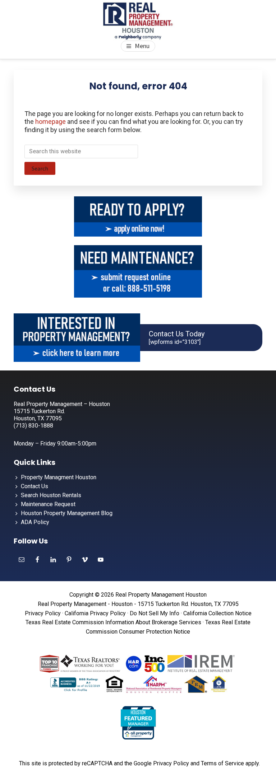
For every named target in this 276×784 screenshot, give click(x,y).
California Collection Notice (217, 613)
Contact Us (34, 486)
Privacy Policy (43, 613)
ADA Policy (35, 522)
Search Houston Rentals (51, 495)
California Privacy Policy (95, 613)
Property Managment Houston (58, 477)
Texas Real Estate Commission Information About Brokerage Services (113, 622)
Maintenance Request (48, 504)
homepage (50, 121)
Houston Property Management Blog (66, 513)
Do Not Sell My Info (154, 613)
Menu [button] (142, 46)
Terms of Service (222, 763)
